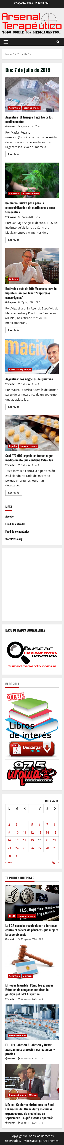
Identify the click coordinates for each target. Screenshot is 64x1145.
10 (16, 832)
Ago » (55, 862)
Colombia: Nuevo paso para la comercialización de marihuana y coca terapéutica (32, 180)
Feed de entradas (15, 524)
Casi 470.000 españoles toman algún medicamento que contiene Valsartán (32, 433)
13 (39, 832)
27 (39, 848)
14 (47, 832)
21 (47, 840)
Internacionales (31, 107)
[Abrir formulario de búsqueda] (58, 42)
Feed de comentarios (17, 531)
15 (54, 832)
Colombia (14, 193)
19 (32, 840)
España (13, 446)
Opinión (13, 279)
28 (47, 848)
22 (54, 840)
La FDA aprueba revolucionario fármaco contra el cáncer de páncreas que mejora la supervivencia (31, 930)
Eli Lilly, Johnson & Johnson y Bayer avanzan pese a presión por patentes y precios (30, 1049)
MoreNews (31, 1141)
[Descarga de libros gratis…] (32, 724)
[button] (5, 42)
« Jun (8, 862)
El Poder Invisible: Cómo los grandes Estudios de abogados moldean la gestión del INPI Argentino (29, 989)
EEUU (12, 916)
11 (24, 832)
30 (9, 856)
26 (32, 848)
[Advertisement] (32, 584)
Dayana (12, 216)
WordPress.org (13, 539)
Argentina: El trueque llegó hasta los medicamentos (32, 94)
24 (16, 848)
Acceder (10, 516)
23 (9, 848)
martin (11, 126)
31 (16, 856)
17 (16, 840)
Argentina (14, 107)
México (33, 1095)
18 (24, 840)
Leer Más (15, 154)
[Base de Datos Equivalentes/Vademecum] (32, 654)
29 (54, 848)
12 (32, 832)
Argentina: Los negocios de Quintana (32, 356)
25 (24, 848)
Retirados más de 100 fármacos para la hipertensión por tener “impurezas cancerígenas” (32, 266)
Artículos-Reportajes (20, 369)
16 (9, 840)
